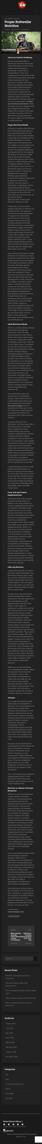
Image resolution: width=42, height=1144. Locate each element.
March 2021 (10, 1042)
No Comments (25, 29)
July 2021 (9, 1028)
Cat (7, 1074)
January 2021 (11, 1052)
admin (8, 29)
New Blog (10, 18)
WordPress (22, 1137)
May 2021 (9, 1033)
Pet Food (16, 18)
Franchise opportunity (15, 1084)
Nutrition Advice (14, 916)
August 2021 (10, 1023)
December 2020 (12, 1056)
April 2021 (10, 1038)
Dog (6, 18)
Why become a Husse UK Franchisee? (21, 998)
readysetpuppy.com (16, 912)
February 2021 (11, 1047)
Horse (8, 1089)
